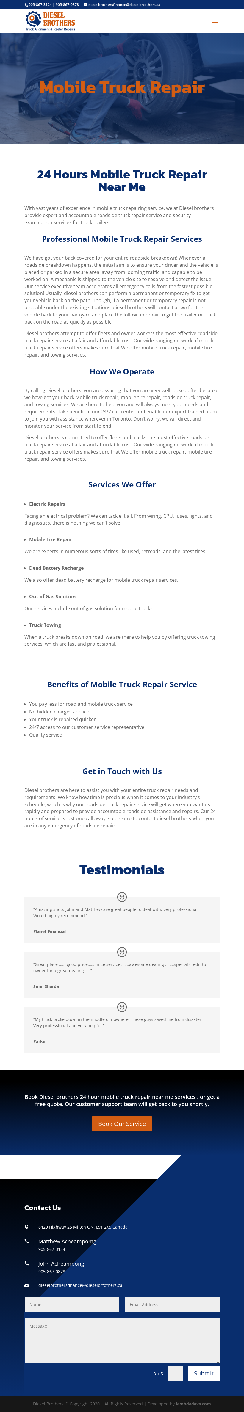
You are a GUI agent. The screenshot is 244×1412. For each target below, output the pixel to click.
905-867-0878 (67, 4)
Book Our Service (122, 1124)
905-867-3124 (40, 4)
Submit (204, 1373)
